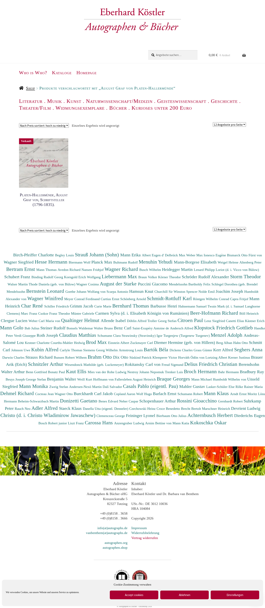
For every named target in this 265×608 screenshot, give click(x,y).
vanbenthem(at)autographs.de (106, 533)
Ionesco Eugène (215, 255)
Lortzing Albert (216, 357)
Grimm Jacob (82, 306)
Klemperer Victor (165, 357)
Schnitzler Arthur (46, 364)
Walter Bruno (104, 328)
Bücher (118, 108)
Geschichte (224, 101)
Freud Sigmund (173, 365)
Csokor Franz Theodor (54, 313)
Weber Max (195, 255)
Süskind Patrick (140, 357)
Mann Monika (34, 386)
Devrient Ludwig (245, 408)
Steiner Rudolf (53, 328)
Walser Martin (18, 284)
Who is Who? (33, 72)
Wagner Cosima (88, 284)
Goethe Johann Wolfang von (86, 292)
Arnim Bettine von (158, 423)
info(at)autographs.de (112, 528)
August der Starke (119, 284)
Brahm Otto (100, 357)
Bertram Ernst (21, 269)
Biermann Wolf (80, 262)
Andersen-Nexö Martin (86, 387)
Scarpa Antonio (118, 292)
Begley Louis (65, 255)
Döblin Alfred (137, 321)
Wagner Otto (64, 394)
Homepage (86, 72)
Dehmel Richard (17, 393)
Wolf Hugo (144, 394)
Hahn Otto (241, 343)
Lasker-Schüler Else (221, 387)
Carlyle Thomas (71, 350)
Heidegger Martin (178, 269)
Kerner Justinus (239, 357)
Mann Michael (202, 379)
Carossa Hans (99, 422)
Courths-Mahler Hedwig (68, 343)
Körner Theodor (170, 277)
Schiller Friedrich (57, 306)
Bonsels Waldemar (80, 328)
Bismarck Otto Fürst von (244, 255)
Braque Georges (174, 379)
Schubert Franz (17, 276)
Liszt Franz (76, 423)
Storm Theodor (245, 276)
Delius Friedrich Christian (211, 364)
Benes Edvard (109, 401)
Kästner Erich (254, 321)
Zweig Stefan (59, 387)
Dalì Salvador (113, 387)
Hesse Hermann (52, 262)
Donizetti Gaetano (79, 401)
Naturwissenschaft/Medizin (119, 101)
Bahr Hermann (229, 372)
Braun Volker (148, 277)
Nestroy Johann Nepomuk (146, 372)
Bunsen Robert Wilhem (71, 357)
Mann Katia (181, 423)
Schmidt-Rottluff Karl (170, 298)
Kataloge (62, 72)
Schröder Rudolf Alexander (206, 276)
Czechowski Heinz (143, 409)
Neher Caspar (129, 401)
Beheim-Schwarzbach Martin (39, 401)
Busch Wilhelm (150, 270)
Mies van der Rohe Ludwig (107, 372)
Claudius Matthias (78, 335)
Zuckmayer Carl (142, 343)
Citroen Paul (191, 320)
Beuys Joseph (16, 379)
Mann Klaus (217, 393)
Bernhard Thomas (131, 306)
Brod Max (97, 342)
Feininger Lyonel (141, 415)
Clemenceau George (111, 416)
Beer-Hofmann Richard (214, 313)
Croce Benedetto (169, 409)
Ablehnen (184, 595)
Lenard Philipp (205, 270)
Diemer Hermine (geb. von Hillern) (185, 342)
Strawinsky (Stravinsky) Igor (142, 336)
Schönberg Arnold (133, 299)
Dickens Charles (182, 350)
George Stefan (36, 379)
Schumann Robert (191, 394)
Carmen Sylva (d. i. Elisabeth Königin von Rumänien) (142, 313)
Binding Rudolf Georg (47, 277)
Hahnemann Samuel (193, 306)
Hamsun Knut (141, 291)
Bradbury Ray (252, 371)
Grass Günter (203, 350)
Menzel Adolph (227, 335)
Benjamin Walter (62, 379)
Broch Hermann (201, 371)
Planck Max (102, 262)
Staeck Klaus (71, 408)
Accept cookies (134, 595)
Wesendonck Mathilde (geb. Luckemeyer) (95, 365)
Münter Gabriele (83, 313)
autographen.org (116, 543)
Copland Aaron (125, 394)
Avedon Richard (69, 270)
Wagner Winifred (45, 298)
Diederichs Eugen (249, 415)
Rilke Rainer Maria (249, 387)
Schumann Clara (109, 336)
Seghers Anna (248, 349)
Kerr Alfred (223, 349)
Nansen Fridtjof (93, 270)
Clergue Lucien (15, 320)
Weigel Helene (228, 262)
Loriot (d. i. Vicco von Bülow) (237, 270)
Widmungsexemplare (80, 108)
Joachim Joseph (230, 291)
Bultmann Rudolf (126, 262)
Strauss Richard (39, 357)
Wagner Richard (122, 269)
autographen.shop (115, 547)
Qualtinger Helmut (81, 320)
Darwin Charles (13, 357)
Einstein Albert (119, 343)
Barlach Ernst (165, 393)
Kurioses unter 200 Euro (162, 108)
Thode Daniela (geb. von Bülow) (52, 284)
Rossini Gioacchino (197, 401)
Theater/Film (35, 108)
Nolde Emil (207, 292)
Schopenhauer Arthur (158, 401)
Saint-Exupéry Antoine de (151, 328)
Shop (30, 88)
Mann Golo (12, 328)
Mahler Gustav (192, 386)
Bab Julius (32, 328)
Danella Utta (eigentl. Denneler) (106, 409)
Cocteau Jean (45, 394)
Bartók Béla (157, 349)
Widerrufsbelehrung (145, 533)
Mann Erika (131, 254)
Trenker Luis (174, 372)
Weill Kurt (85, 379)
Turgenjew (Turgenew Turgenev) (187, 336)
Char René (32, 306)
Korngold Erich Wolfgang (83, 277)
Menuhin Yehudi (156, 262)
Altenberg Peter (250, 262)
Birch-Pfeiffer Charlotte (34, 254)
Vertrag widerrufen (144, 538)
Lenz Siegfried (215, 321)
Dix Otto (121, 357)
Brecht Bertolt (191, 409)
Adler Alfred (45, 408)
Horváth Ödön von (191, 357)
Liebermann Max (120, 276)
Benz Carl (123, 328)
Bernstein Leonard (45, 291)
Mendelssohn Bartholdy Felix (190, 284)
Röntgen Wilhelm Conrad (211, 299)
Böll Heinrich (249, 313)
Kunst (74, 101)
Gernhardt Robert (231, 401)
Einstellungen (235, 595)
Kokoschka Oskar (208, 422)
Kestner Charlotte (38, 343)
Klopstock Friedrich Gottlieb (224, 328)
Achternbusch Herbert (210, 415)
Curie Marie (103, 306)
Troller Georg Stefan (162, 321)
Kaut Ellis (77, 371)
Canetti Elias (235, 321)
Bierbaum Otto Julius (171, 416)
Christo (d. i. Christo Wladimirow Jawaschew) (47, 415)
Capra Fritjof (239, 299)
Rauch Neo (23, 409)
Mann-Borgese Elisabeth (196, 262)
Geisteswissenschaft (181, 101)
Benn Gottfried (37, 372)
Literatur (30, 101)
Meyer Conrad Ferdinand (82, 299)
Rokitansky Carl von (143, 364)
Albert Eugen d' (153, 255)
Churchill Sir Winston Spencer (176, 292)
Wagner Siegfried (19, 262)
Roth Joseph (48, 335)
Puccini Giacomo (153, 284)
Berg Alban (224, 343)
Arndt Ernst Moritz (244, 394)
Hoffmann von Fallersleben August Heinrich (124, 379)
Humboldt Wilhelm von (230, 379)
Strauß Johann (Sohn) (97, 254)
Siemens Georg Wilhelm (101, 350)
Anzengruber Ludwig (129, 423)
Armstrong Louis (131, 350)
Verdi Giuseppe (25, 336)
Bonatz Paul (57, 372)
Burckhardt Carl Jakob (94, 393)
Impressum (139, 528)
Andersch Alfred (182, 328)
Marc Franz (29, 313)
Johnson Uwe (21, 350)
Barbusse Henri (164, 306)
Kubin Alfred (45, 349)
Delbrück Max (175, 255)
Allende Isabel (114, 320)
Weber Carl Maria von (45, 321)
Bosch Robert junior (53, 423)
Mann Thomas (47, 270)
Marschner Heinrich (216, 409)
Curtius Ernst (110, 299)
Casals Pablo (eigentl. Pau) (151, 386)
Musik (54, 101)
